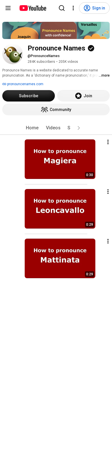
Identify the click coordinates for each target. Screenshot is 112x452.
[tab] (32, 128)
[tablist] (56, 128)
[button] (79, 128)
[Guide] (8, 8)
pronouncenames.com (24, 84)
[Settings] (73, 8)
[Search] (61, 8)
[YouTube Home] (32, 8)
